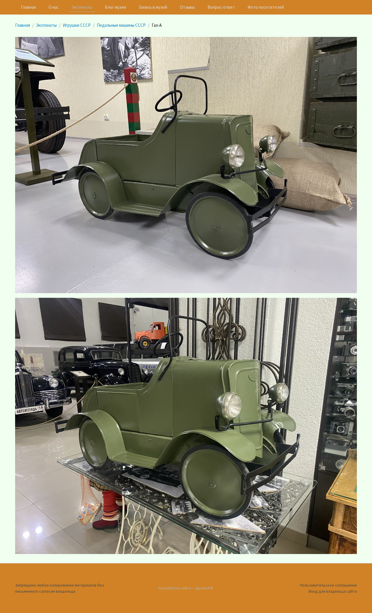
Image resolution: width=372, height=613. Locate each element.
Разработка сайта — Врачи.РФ (185, 588)
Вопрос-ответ (221, 7)
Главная (28, 7)
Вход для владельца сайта (333, 591)
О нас (54, 7)
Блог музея (115, 7)
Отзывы (187, 7)
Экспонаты (81, 7)
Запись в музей (153, 7)
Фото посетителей (266, 7)
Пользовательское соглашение (328, 585)
